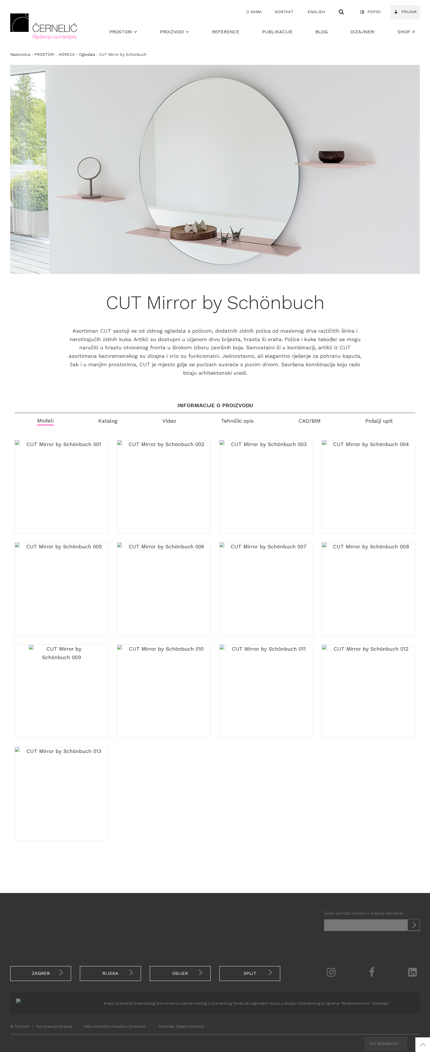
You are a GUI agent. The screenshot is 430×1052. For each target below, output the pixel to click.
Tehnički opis (237, 421)
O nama (254, 12)
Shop (404, 31)
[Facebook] (372, 972)
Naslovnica (20, 54)
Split (250, 973)
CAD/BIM (309, 421)
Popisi (373, 12)
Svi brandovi (384, 1043)
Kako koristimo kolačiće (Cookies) (115, 1026)
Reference (225, 31)
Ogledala (87, 54)
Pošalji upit (379, 421)
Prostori (121, 31)
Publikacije (277, 31)
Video (169, 421)
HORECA (67, 54)
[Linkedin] (412, 972)
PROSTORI (44, 54)
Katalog (108, 421)
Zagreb (41, 973)
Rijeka (110, 973)
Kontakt (284, 12)
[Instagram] (331, 972)
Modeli (45, 420)
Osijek (180, 973)
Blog (321, 31)
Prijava (408, 12)
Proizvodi (173, 31)
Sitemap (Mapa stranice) (181, 1026)
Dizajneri (362, 31)
